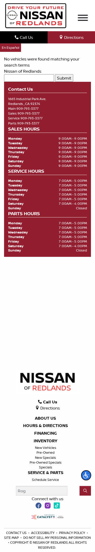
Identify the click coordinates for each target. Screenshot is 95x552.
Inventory (45, 441)
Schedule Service (45, 479)
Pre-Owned (45, 452)
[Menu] (83, 18)
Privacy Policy (72, 532)
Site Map (12, 537)
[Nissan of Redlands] (35, 15)
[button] (86, 475)
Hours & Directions (45, 425)
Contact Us (16, 532)
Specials (45, 467)
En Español (10, 47)
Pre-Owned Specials (46, 462)
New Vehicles (45, 447)
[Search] (85, 491)
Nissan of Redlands (22, 71)
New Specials (45, 457)
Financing (45, 433)
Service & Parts (45, 472)
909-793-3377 (27, 108)
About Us (45, 418)
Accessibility (43, 532)
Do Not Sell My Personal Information (57, 537)
